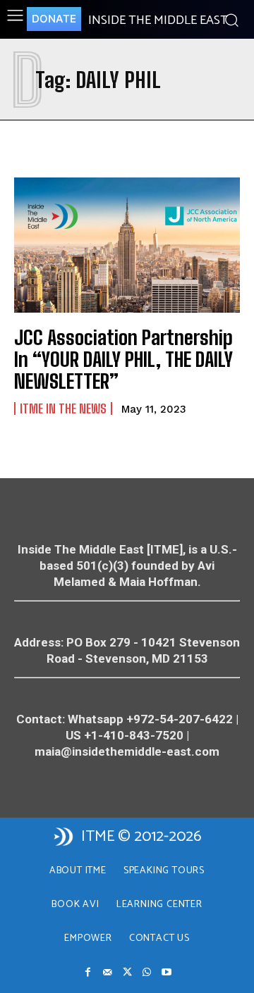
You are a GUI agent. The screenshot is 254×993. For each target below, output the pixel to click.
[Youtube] (166, 972)
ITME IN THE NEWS (63, 408)
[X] (127, 972)
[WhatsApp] (147, 972)
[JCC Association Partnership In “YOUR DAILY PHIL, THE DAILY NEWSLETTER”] (127, 245)
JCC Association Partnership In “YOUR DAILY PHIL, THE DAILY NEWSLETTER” (123, 359)
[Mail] (107, 972)
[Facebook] (87, 972)
